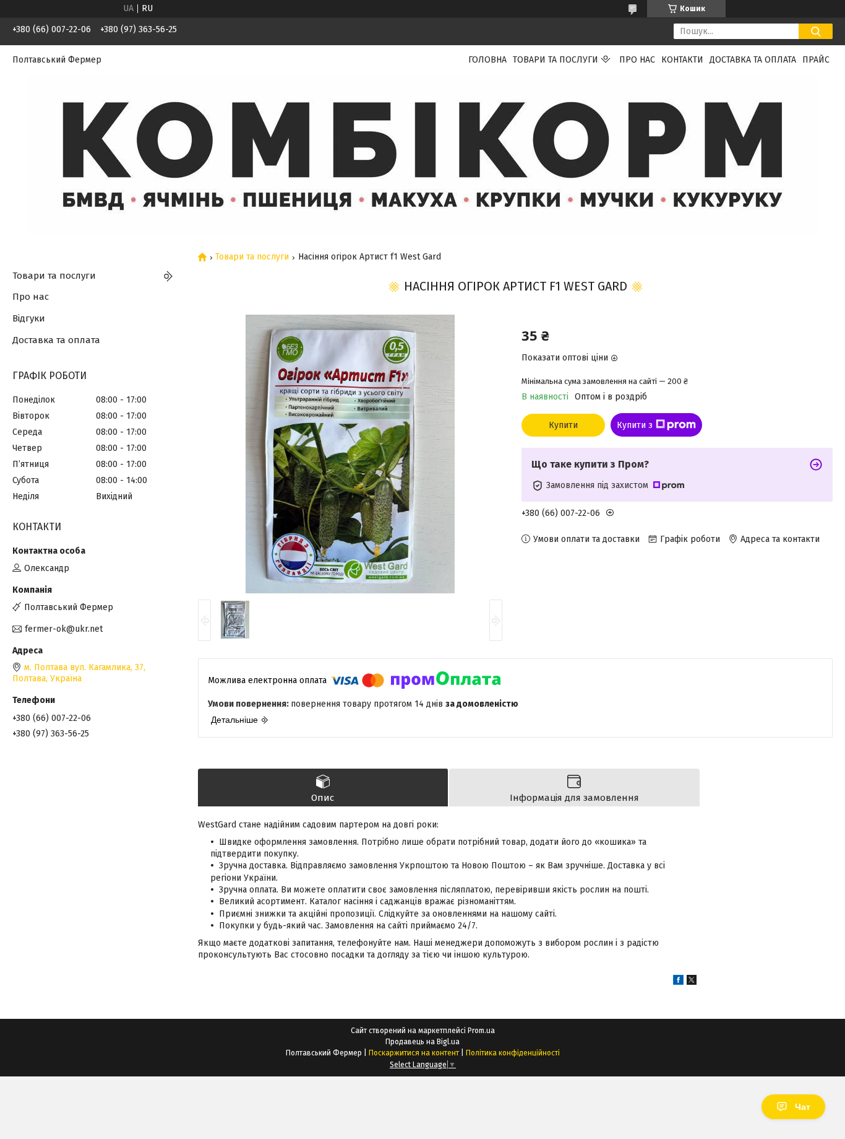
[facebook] (678, 982)
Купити (563, 425)
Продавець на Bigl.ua (422, 1041)
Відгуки (28, 318)
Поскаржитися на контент (414, 1053)
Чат (802, 1107)
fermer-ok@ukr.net (64, 629)
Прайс (816, 60)
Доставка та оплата (753, 60)
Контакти (682, 60)
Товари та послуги (555, 60)
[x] (692, 982)
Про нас (637, 60)
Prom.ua (481, 1030)
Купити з (635, 425)
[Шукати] (816, 31)
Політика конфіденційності (513, 1053)
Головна (487, 60)
